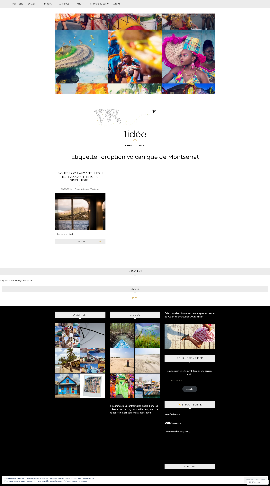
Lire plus (80, 241)
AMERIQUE (64, 4)
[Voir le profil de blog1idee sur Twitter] (133, 298)
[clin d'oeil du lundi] (92, 386)
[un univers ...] (147, 335)
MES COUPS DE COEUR (99, 4)
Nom (172, 414)
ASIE (79, 4)
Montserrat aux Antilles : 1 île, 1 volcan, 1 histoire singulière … (80, 177)
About (116, 4)
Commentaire (177, 431)
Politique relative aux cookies (75, 481)
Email (173, 423)
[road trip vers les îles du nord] (122, 360)
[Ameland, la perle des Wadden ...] (147, 360)
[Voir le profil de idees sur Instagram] (136, 298)
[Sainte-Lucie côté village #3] (67, 360)
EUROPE (48, 4)
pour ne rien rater (190, 358)
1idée (135, 134)
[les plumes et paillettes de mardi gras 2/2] (122, 386)
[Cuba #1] (67, 335)
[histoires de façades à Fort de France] (147, 386)
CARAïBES (32, 4)
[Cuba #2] (92, 360)
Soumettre (190, 467)
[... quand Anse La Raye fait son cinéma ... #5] (67, 386)
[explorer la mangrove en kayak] (122, 335)
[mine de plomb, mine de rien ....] (92, 335)
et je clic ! (189, 389)
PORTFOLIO (18, 4)
